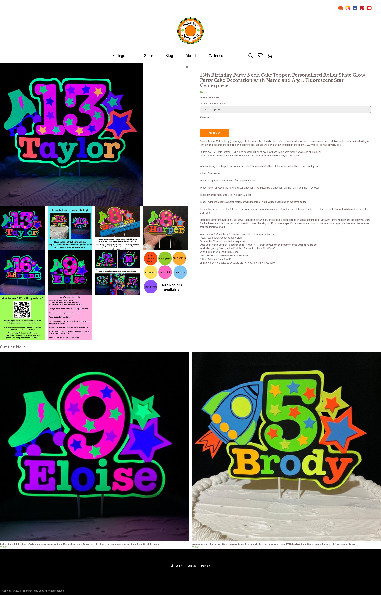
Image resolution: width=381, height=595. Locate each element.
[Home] (190, 30)
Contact (192, 565)
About (191, 55)
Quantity (204, 117)
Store (148, 55)
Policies (205, 565)
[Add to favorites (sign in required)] (187, 67)
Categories (122, 55)
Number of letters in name (213, 103)
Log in (179, 565)
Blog (169, 55)
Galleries (216, 55)
